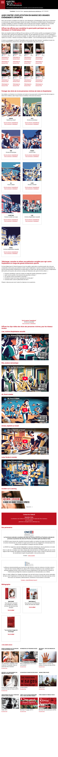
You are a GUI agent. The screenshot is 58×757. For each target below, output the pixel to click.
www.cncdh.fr (31, 555)
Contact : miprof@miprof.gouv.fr (29, 580)
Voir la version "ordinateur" (11, 124)
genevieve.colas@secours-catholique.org (32, 11)
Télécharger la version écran (5, 58)
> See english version (7, 644)
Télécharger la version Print (5, 62)
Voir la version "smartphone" (11, 122)
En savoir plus (4, 668)
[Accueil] (31, 3)
